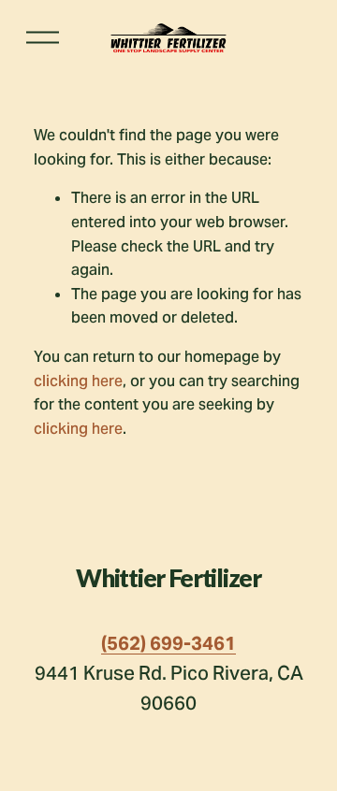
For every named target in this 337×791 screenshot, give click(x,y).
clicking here (78, 381)
